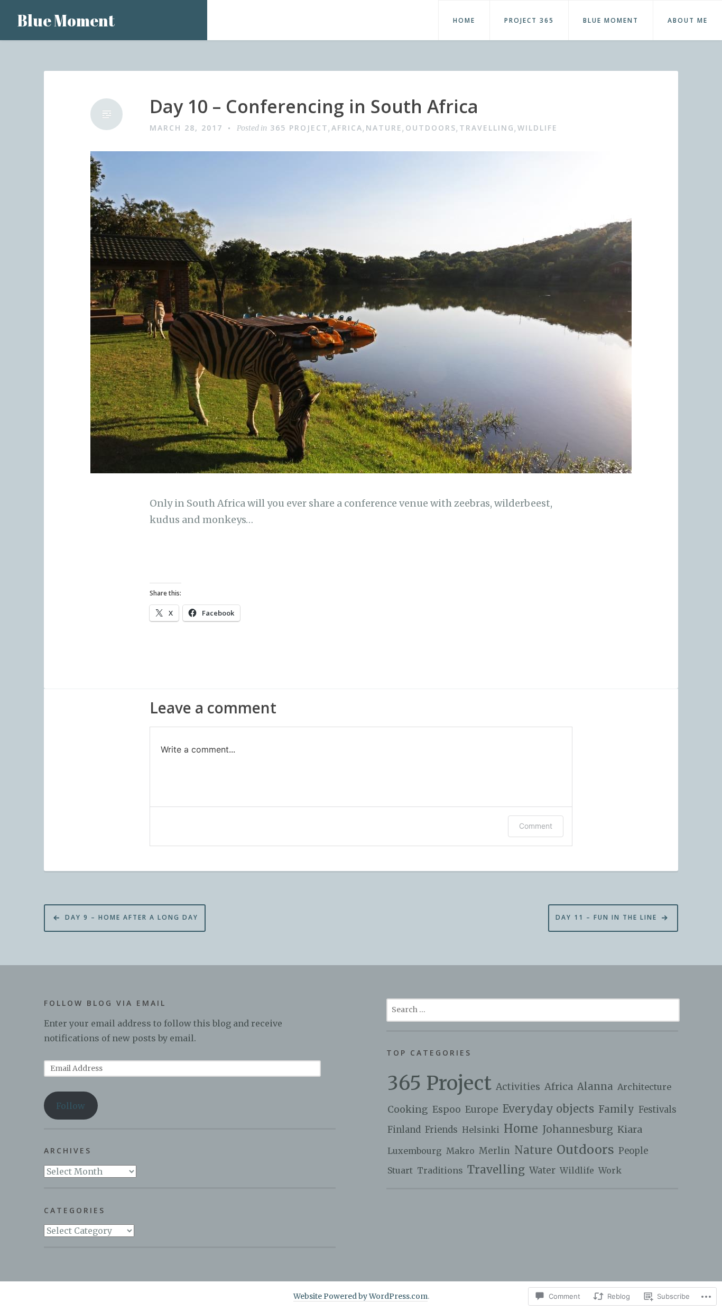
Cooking (407, 1109)
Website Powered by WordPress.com (360, 1296)
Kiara (629, 1129)
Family (616, 1109)
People (633, 1151)
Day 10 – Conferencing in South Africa (314, 106)
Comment (535, 825)
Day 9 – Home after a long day (131, 917)
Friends (441, 1129)
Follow (70, 1106)
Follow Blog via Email (105, 1003)
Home (464, 20)
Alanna (595, 1086)
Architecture (644, 1086)
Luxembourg (414, 1150)
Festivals (657, 1109)
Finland (404, 1129)
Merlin (494, 1151)
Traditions (440, 1170)
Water (542, 1170)
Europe (481, 1109)
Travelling (486, 128)
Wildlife (537, 128)
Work (610, 1170)
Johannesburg (577, 1129)
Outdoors (430, 128)
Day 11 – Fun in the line (606, 917)
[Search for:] (533, 1009)
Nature (384, 128)
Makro (460, 1150)
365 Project (299, 128)
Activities (518, 1087)
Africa (347, 128)
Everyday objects (548, 1109)
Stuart (400, 1170)
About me (688, 20)
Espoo (446, 1109)
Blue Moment (66, 20)
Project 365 (529, 20)
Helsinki (480, 1129)
